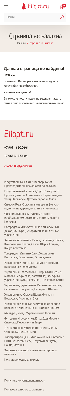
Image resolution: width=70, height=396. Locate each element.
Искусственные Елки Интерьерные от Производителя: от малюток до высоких (30, 183)
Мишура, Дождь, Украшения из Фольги (29, 313)
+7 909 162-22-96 (15, 147)
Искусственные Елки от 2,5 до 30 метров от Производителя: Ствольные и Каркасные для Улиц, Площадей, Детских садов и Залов (33, 195)
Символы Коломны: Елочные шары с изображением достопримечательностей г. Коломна (32, 217)
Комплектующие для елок (21, 359)
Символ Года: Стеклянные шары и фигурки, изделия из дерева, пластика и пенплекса (32, 206)
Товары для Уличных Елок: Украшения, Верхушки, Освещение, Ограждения (29, 255)
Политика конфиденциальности (24, 380)
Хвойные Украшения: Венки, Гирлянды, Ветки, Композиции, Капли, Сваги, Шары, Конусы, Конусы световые (34, 244)
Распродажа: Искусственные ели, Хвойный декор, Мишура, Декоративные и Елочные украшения (31, 230)
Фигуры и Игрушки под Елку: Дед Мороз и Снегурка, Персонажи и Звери (31, 320)
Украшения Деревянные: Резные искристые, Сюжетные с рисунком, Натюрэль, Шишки (33, 287)
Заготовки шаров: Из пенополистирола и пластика (30, 352)
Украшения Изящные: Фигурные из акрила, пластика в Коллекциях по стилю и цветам (32, 305)
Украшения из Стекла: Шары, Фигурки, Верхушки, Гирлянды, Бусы (29, 296)
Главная (21, 43)
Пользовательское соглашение (24, 389)
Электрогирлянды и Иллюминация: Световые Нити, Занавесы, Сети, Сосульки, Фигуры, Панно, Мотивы (34, 340)
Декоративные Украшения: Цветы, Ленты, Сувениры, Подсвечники (31, 329)
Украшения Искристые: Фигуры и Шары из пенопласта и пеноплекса (31, 264)
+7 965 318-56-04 (15, 155)
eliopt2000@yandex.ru (18, 166)
